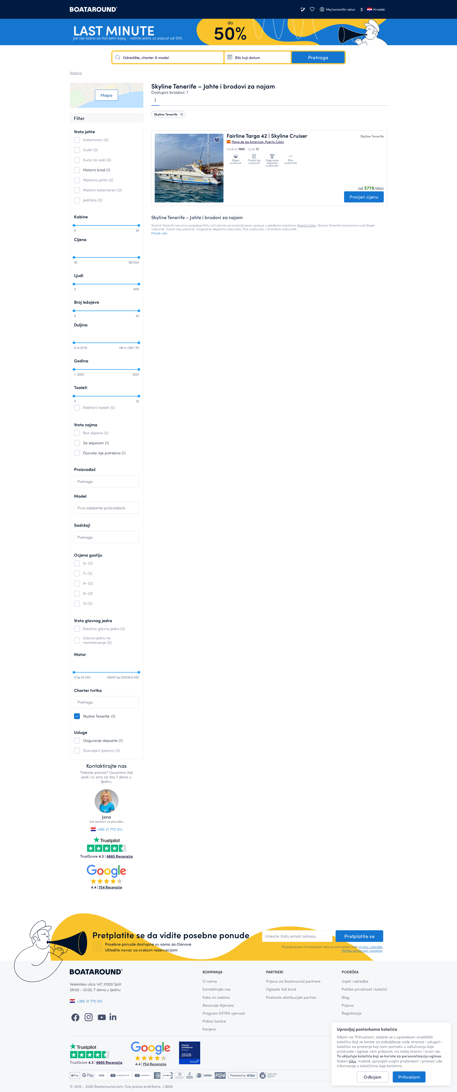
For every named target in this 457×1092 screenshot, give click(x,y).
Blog (345, 997)
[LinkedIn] (112, 1017)
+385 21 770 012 (109, 829)
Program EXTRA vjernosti (224, 1013)
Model (80, 496)
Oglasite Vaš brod (281, 989)
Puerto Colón (306, 225)
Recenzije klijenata (218, 1005)
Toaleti (80, 387)
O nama (210, 981)
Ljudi (78, 275)
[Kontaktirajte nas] (303, 9)
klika (352, 1061)
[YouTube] (101, 1017)
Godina (81, 361)
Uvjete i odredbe (370, 947)
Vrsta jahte (84, 131)
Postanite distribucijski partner (291, 997)
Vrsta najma (85, 425)
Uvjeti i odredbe (355, 981)
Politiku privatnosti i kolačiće (362, 950)
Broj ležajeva (86, 302)
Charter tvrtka (88, 690)
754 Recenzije (110, 887)
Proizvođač (85, 469)
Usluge (80, 732)
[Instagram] (88, 1017)
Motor (80, 654)
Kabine (81, 217)
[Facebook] (75, 1017)
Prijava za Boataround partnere (293, 981)
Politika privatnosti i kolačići (364, 989)
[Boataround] (93, 9)
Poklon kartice (214, 1021)
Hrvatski (379, 9)
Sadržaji (82, 525)
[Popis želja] (312, 9)
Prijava (348, 1005)
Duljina (81, 325)
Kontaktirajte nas (217, 989)
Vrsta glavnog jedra (93, 620)
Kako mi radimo (216, 997)
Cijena (80, 239)
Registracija (352, 1013)
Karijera (209, 1028)
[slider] (73, 225)
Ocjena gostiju (88, 555)
